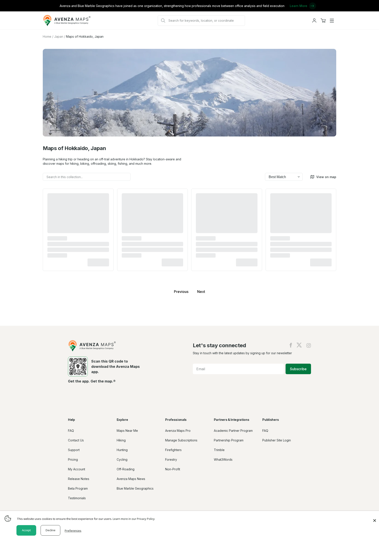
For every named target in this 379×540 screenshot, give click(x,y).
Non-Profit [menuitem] (172, 469)
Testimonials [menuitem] (77, 498)
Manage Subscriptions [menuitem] (181, 440)
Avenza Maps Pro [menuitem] (178, 430)
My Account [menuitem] (76, 469)
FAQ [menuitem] (71, 430)
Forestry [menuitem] (171, 459)
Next (201, 291)
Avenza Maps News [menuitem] (131, 479)
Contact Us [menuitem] (76, 440)
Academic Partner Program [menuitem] (233, 430)
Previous (181, 291)
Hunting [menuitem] (122, 450)
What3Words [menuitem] (223, 459)
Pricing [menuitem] (73, 459)
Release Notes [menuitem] (78, 479)
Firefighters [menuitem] (173, 450)
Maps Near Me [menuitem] (127, 430)
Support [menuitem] (74, 450)
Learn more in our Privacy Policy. (134, 519)
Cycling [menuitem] (122, 459)
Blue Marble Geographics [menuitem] (135, 488)
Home (47, 36)
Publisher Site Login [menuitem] (276, 440)
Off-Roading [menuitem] (125, 469)
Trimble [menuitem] (219, 450)
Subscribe (298, 369)
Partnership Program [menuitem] (228, 440)
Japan (58, 36)
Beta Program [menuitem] (78, 488)
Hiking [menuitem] (121, 440)
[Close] (374, 518)
